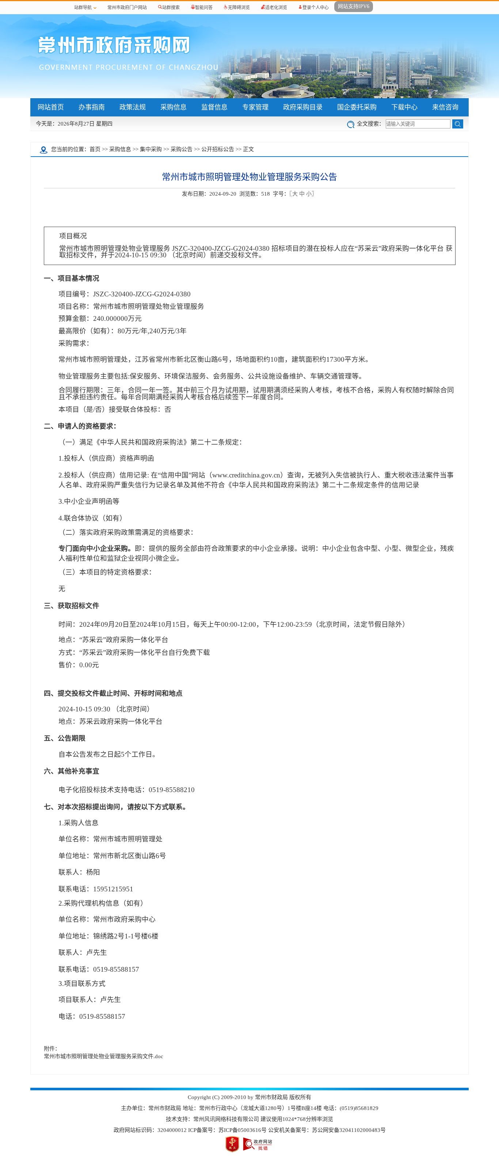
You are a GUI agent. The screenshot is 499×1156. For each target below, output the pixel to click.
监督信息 (214, 107)
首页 (94, 149)
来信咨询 (445, 107)
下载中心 (404, 107)
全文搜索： (370, 124)
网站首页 (51, 107)
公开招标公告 (217, 149)
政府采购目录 (303, 107)
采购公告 (182, 149)
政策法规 (132, 107)
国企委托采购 (357, 107)
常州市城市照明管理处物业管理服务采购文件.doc (103, 1056)
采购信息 (173, 107)
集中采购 (151, 149)
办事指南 (92, 107)
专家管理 (255, 107)
